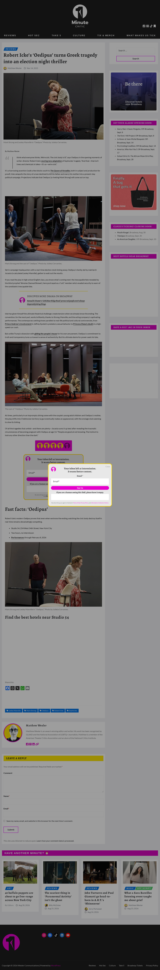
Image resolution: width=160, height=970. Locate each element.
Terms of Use (76, 503)
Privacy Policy (84, 503)
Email (80, 476)
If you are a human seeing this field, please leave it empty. (80, 492)
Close (108, 466)
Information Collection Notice (99, 503)
